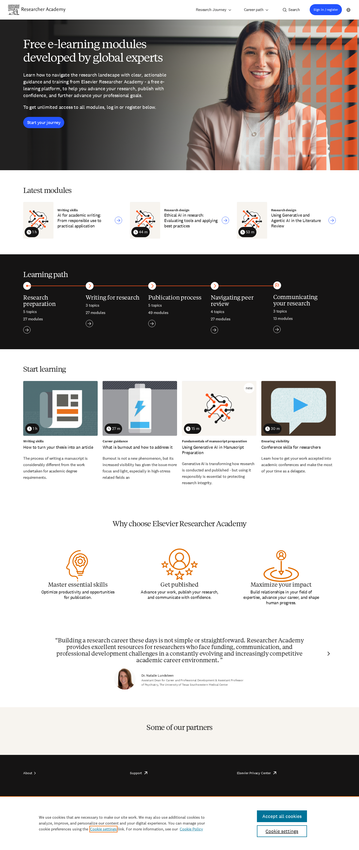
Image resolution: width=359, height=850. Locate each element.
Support (136, 773)
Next (328, 654)
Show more (27, 330)
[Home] (43, 9)
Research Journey (211, 9)
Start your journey (43, 122)
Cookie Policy (191, 829)
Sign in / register (326, 9)
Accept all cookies (282, 816)
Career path (254, 9)
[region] (179, 823)
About (27, 773)
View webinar (118, 220)
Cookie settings (103, 829)
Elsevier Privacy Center (254, 773)
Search (294, 9)
